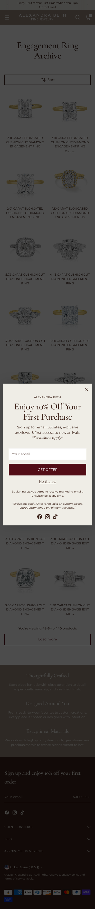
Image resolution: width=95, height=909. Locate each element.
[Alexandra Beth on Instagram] (47, 517)
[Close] (86, 389)
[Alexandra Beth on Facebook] (40, 517)
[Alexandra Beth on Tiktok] (55, 517)
